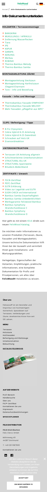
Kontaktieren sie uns (12, 450)
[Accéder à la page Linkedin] (5, 455)
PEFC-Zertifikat (12, 183)
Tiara (7, 42)
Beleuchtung (8, 344)
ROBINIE (9, 61)
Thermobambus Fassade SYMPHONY (24, 102)
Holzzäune (7, 332)
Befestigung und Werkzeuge (15, 338)
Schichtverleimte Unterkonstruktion (24, 157)
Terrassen (7, 329)
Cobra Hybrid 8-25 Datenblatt (20, 135)
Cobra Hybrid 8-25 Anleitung (20, 132)
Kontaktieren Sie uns (12, 406)
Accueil (5, 9)
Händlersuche (9, 398)
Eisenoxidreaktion (14, 141)
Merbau (9, 58)
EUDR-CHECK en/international (21, 192)
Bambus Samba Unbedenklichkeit (23, 198)
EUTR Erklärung (13, 186)
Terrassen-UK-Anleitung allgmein (22, 154)
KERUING (9, 54)
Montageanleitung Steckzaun (20, 80)
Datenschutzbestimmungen (15, 412)
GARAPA (9, 51)
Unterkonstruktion (11, 341)
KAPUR (8, 48)
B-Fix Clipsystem (13, 129)
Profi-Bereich (9, 395)
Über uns (7, 401)
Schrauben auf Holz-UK (17, 138)
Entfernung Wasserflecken (19, 39)
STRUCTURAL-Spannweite (18, 163)
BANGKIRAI (11, 33)
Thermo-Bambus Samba (17, 67)
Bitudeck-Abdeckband (16, 167)
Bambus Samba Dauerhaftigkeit (22, 195)
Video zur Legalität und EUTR (20, 189)
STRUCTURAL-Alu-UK (15, 160)
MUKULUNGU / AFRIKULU (18, 36)
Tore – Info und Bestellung (19, 89)
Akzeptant (24, 478)
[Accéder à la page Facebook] (12, 455)
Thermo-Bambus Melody (18, 64)
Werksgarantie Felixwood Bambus (23, 201)
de (42, 4)
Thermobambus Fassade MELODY (22, 106)
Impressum (8, 409)
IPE (6, 45)
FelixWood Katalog (19, 224)
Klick (29, 220)
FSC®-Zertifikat (13, 180)
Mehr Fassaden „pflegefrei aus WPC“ (24, 109)
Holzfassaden (9, 335)
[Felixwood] (23, 4)
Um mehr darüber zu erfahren (23, 485)
